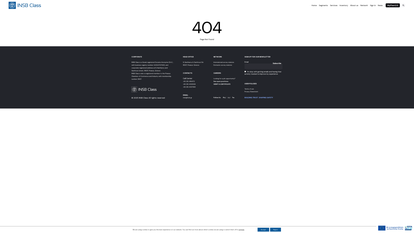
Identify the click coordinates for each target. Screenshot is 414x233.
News (380, 5)
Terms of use (249, 89)
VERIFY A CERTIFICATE (221, 84)
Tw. (233, 97)
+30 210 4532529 (189, 84)
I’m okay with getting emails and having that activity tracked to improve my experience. (263, 73)
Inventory (344, 5)
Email (247, 62)
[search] (403, 5)
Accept (263, 230)
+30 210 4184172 (189, 81)
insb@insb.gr (187, 98)
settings (241, 230)
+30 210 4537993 (189, 87)
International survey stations (223, 62)
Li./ (229, 97)
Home (314, 5)
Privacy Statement (251, 92)
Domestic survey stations (222, 65)
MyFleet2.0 (392, 5)
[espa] (395, 232)
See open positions (220, 81)
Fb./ (224, 97)
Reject (275, 230)
